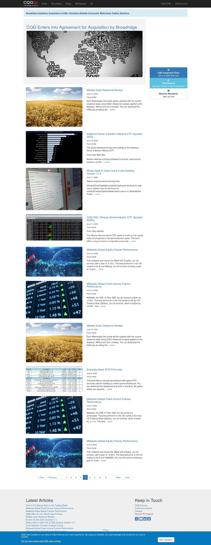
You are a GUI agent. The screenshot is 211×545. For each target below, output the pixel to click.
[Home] (32, 3)
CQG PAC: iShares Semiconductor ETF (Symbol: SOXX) (115, 218)
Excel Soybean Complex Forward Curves (44, 525)
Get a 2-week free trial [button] (168, 74)
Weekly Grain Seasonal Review (105, 90)
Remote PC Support (144, 513)
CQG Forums (181, 3)
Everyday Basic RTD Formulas (104, 369)
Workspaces (80, 3)
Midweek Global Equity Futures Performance (112, 249)
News (44, 3)
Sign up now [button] (168, 95)
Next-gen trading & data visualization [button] (168, 84)
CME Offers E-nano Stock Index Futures (44, 513)
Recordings (56, 3)
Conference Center (143, 508)
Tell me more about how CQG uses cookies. (41, 541)
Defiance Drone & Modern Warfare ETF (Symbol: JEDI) (115, 135)
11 (107, 477)
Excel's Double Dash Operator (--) (41, 519)
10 (101, 477)
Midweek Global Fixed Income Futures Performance (108, 285)
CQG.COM (166, 3)
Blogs (68, 3)
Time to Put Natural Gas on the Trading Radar (47, 505)
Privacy (105, 530)
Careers (138, 511)
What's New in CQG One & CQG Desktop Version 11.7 (50, 522)
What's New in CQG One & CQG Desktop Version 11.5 (110, 172)
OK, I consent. (166, 539)
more (112, 109)
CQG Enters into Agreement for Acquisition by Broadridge (82, 27)
